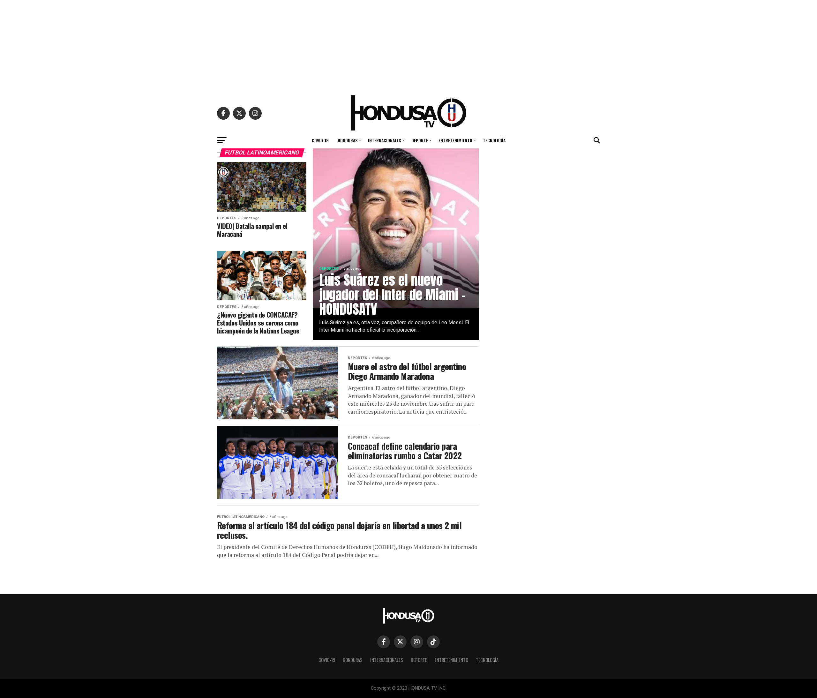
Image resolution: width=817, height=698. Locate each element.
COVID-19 (320, 140)
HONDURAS (347, 140)
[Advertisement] (408, 44)
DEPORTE (419, 140)
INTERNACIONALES (384, 140)
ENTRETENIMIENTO (455, 140)
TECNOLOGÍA (494, 140)
